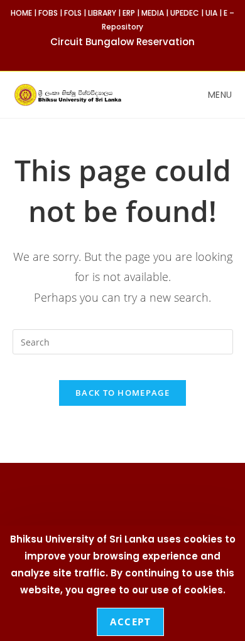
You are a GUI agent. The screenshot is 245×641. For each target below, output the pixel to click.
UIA (211, 13)
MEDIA (152, 13)
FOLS (73, 13)
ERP (128, 13)
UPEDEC (184, 13)
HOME (21, 13)
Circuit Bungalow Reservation (122, 41)
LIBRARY (102, 13)
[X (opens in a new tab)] (102, 55)
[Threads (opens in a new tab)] (131, 55)
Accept (130, 621)
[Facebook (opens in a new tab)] (117, 55)
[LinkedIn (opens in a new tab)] (144, 55)
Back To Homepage (122, 392)
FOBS (48, 13)
